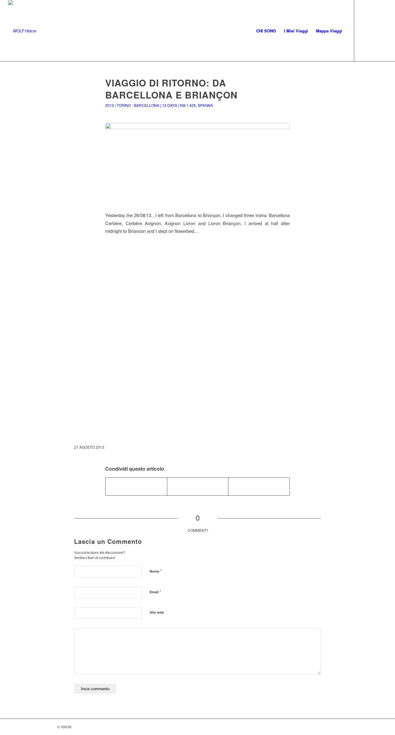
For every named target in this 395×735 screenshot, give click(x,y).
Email (155, 591)
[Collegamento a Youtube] (382, 30)
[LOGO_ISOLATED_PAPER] (22, 31)
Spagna (205, 105)
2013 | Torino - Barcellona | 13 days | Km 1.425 (150, 105)
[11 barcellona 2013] (197, 163)
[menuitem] (266, 31)
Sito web (157, 612)
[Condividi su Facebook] (136, 486)
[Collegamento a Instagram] (373, 30)
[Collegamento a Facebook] (363, 30)
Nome (156, 571)
